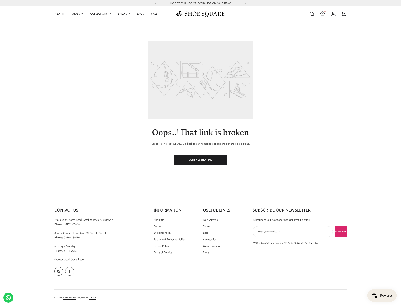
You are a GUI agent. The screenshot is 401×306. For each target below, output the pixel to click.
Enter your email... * (269, 231)
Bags (205, 233)
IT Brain (92, 297)
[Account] (333, 13)
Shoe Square (69, 297)
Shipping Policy (162, 233)
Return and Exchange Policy (169, 239)
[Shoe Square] (200, 14)
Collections (99, 14)
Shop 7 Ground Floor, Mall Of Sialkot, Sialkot (80, 233)
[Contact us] (8, 298)
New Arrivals (210, 220)
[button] (155, 3)
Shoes (75, 14)
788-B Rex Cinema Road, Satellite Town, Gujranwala (83, 220)
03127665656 (72, 224)
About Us (159, 220)
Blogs (206, 252)
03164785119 (72, 238)
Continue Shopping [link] (201, 159)
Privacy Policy (161, 246)
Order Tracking (211, 246)
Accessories (209, 239)
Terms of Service (163, 252)
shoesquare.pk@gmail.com (69, 259)
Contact (158, 226)
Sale (154, 14)
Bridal (122, 14)
